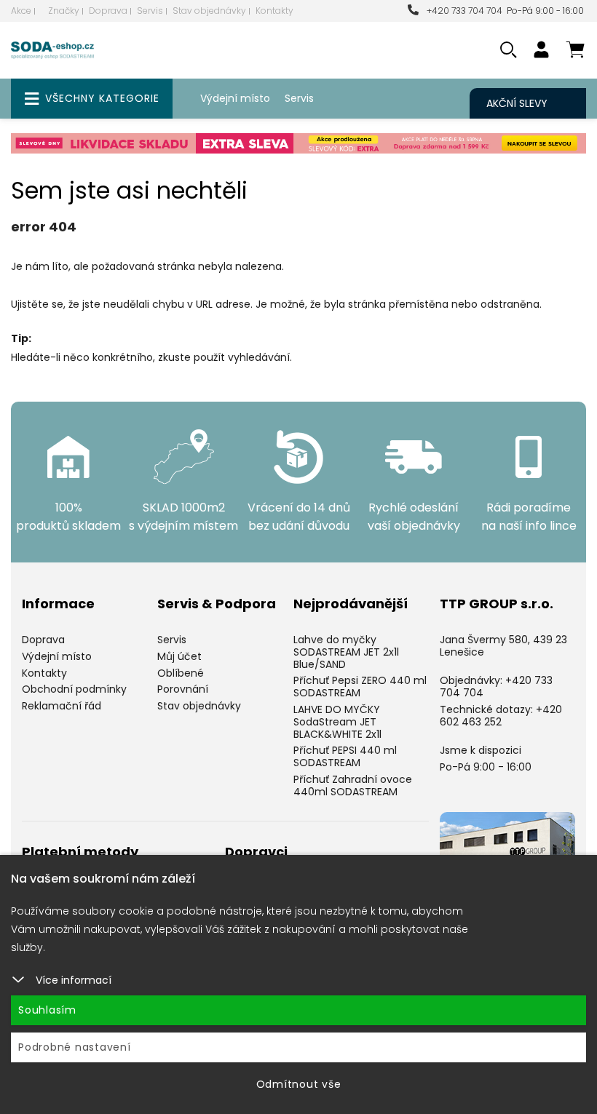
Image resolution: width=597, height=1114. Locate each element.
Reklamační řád (61, 706)
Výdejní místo (235, 98)
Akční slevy (516, 103)
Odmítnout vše (298, 1084)
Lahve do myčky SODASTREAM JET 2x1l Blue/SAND (346, 652)
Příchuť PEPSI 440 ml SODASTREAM (345, 756)
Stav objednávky (209, 10)
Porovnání (182, 689)
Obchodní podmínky (74, 689)
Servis (150, 10)
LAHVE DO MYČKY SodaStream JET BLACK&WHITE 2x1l (337, 721)
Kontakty (274, 10)
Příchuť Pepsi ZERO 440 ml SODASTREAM (360, 686)
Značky (63, 10)
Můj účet (179, 656)
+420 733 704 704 (462, 10)
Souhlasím (47, 1010)
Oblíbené (180, 673)
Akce (21, 10)
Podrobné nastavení (74, 1047)
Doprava (108, 10)
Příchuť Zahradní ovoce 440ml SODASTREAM (352, 785)
